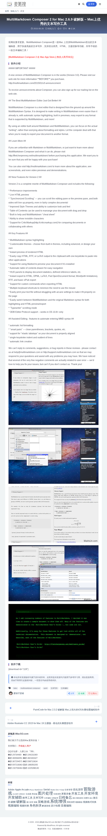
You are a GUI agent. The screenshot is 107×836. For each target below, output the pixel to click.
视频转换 (24, 805)
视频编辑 (13, 805)
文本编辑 (64, 688)
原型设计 (22, 794)
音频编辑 (66, 805)
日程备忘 (65, 797)
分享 (72, 693)
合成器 (28, 794)
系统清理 (71, 802)
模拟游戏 (79, 798)
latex (15, 688)
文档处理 (54, 798)
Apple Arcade (22, 789)
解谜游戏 (46, 806)
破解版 (21, 801)
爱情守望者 (19, 693)
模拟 (74, 798)
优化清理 (78, 789)
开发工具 (77, 793)
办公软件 (16, 794)
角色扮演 (35, 805)
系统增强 (58, 801)
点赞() (94, 693)
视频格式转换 (89, 802)
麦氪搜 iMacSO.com (47, 822)
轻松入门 (15, 11)
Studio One (54, 790)
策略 (35, 802)
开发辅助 (15, 797)
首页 (7, 11)
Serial (46, 789)
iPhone (31, 790)
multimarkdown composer (30, 688)
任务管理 (68, 790)
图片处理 (45, 793)
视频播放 (78, 802)
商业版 (34, 794)
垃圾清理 (57, 794)
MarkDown (39, 790)
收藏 (83, 693)
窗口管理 (29, 802)
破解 (13, 801)
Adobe (11, 789)
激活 (91, 798)
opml (45, 688)
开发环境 (91, 793)
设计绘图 (55, 805)
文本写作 (54, 688)
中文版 (61, 790)
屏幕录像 (66, 793)
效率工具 (27, 797)
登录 (93, 4)
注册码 (86, 798)
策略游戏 (44, 801)
